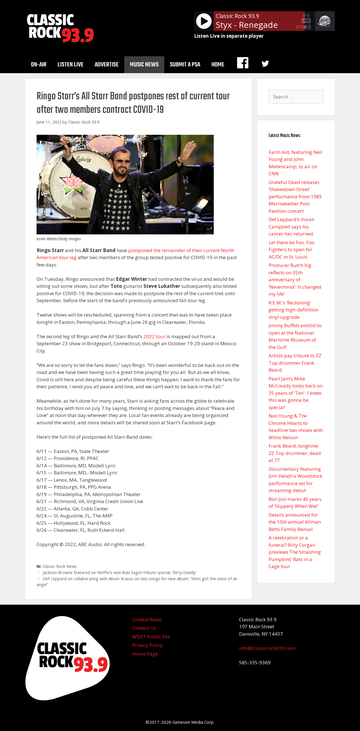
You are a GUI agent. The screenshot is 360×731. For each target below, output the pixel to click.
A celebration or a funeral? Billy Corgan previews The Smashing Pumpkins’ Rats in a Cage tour (295, 551)
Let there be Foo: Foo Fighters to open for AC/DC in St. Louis (291, 249)
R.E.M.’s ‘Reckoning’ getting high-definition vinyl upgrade (293, 309)
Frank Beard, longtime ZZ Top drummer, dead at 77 (295, 453)
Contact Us (144, 628)
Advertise (107, 65)
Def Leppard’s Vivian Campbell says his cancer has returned (291, 226)
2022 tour (154, 336)
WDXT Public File (151, 636)
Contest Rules (147, 619)
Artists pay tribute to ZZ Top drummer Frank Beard (295, 362)
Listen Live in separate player (229, 36)
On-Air (38, 65)
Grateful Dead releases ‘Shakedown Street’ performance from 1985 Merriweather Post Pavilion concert (295, 196)
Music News (144, 65)
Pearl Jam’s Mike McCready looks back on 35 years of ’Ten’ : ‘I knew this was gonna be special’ (296, 393)
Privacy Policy (147, 645)
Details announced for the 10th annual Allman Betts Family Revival (295, 522)
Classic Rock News (60, 566)
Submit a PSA (185, 65)
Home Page (145, 654)
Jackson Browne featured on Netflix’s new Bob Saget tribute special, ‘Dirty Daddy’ (119, 572)
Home (218, 65)
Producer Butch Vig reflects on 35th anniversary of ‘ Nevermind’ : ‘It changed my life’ (295, 279)
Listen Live (71, 65)
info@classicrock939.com (267, 648)
